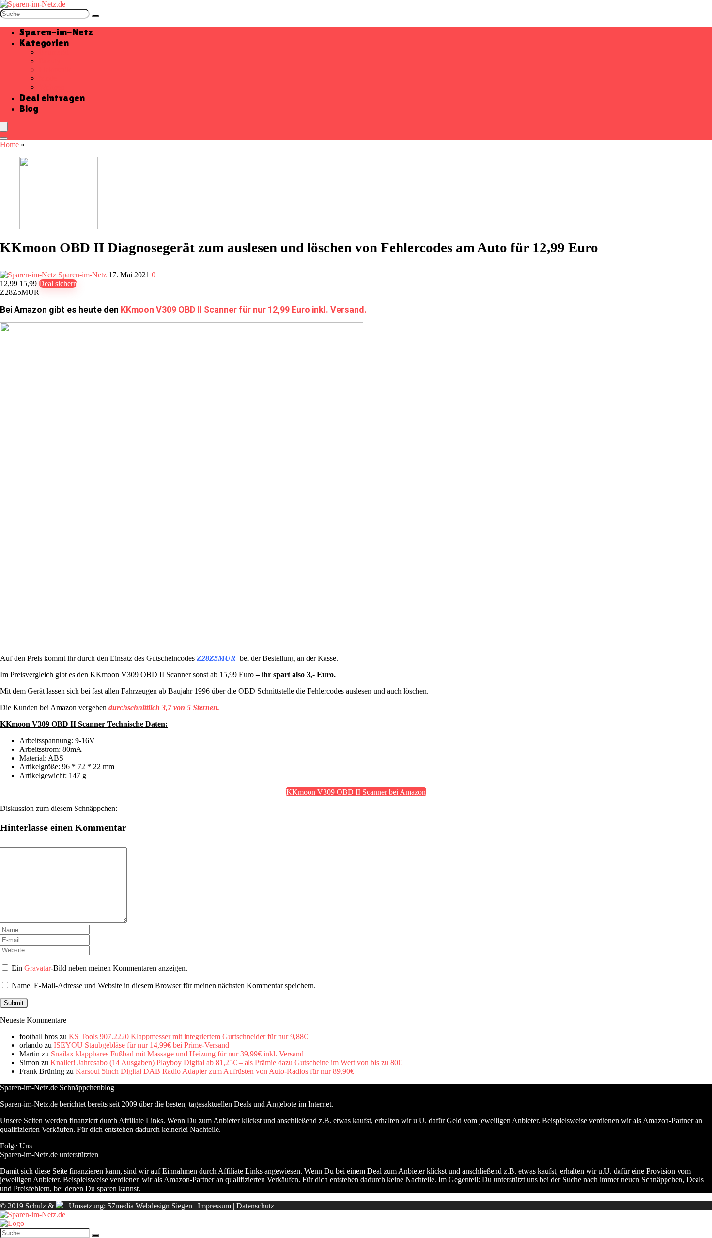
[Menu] (4, 127)
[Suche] (95, 16)
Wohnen (51, 87)
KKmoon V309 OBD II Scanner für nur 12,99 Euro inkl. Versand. (244, 310)
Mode (48, 78)
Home (9, 144)
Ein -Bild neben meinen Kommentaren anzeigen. (99, 968)
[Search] (4, 138)
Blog (28, 108)
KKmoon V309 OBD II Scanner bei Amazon (356, 792)
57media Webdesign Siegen (150, 1206)
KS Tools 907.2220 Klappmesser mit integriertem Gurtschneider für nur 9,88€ (188, 1036)
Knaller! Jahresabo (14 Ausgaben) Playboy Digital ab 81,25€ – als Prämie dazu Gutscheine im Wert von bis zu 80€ (226, 1062)
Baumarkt (54, 52)
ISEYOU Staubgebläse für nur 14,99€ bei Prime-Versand (141, 1045)
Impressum (214, 1206)
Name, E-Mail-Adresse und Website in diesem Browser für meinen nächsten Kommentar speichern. (164, 985)
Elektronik (55, 69)
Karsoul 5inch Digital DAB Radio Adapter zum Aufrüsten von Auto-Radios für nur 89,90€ (215, 1071)
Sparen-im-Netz (56, 32)
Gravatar (37, 968)
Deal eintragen (52, 97)
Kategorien (44, 42)
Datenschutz (255, 1206)
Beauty (50, 61)
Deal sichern (58, 283)
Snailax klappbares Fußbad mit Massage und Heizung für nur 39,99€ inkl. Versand (177, 1054)
